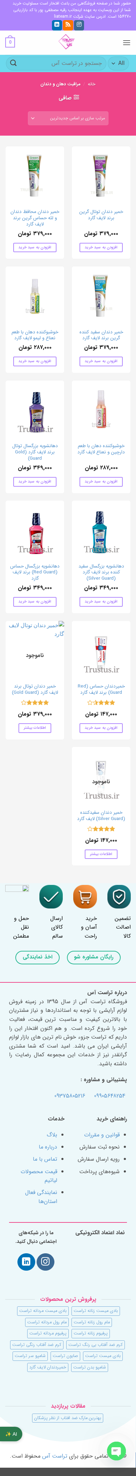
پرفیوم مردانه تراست (48, 1333)
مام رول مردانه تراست (47, 1322)
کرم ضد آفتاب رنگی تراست (36, 1344)
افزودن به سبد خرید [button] (101, 247)
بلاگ (52, 1135)
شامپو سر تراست (30, 1356)
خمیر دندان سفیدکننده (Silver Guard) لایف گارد (101, 816)
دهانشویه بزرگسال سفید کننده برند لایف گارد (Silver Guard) (101, 572)
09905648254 (109, 1096)
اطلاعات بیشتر (35, 728)
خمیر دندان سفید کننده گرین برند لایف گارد (101, 335)
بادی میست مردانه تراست (43, 1310)
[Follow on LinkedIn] (57, 25)
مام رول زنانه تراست (92, 1322)
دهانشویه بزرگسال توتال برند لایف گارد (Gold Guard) (35, 452)
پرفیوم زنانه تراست (91, 1333)
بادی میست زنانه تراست (96, 1310)
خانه (92, 84)
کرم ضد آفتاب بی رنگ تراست (95, 1344)
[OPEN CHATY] (116, 1451)
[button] (126, 42)
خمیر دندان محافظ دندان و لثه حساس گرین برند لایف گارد (34, 218)
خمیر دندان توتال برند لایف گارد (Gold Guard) (35, 689)
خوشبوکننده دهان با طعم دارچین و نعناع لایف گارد (101, 449)
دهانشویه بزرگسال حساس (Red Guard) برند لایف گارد (35, 572)
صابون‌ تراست (65, 1356)
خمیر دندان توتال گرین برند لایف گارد (101, 215)
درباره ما (48, 1147)
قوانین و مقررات (102, 1135)
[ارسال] (14, 63)
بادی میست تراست (103, 1356)
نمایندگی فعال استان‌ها (41, 1197)
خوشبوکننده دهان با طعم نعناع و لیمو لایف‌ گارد (35, 335)
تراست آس (54, 1456)
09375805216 (69, 1096)
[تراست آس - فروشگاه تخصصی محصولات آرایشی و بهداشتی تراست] (68, 43)
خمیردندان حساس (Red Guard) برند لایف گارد (101, 689)
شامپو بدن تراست (89, 1367)
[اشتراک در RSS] (68, 25)
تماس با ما (45, 1159)
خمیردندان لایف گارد (47, 1367)
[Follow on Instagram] (79, 25)
